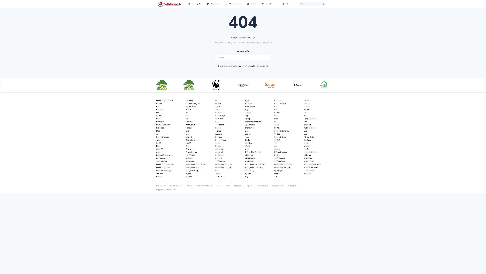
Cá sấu (159, 103)
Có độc (277, 134)
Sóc (305, 122)
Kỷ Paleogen (250, 158)
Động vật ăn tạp (192, 170)
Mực (306, 143)
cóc (187, 134)
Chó (276, 122)
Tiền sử (218, 131)
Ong (246, 116)
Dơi (275, 110)
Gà (305, 113)
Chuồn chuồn (309, 170)
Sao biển (307, 174)
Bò (187, 113)
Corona (159, 177)
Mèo (158, 131)
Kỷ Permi (189, 158)
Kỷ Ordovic (249, 155)
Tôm (217, 110)
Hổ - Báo (248, 103)
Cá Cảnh (159, 143)
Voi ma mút (220, 177)
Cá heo (307, 103)
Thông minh (250, 128)
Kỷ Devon (307, 155)
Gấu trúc (159, 110)
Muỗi (306, 116)
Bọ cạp (247, 119)
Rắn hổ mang (191, 107)
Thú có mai (219, 125)
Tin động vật (291, 186)
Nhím (158, 146)
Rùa (276, 116)
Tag (246, 177)
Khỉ (216, 100)
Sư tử (217, 107)
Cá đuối (277, 140)
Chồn (217, 143)
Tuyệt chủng (250, 107)
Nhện (247, 110)
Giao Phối (160, 122)
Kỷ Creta (218, 158)
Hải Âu (306, 149)
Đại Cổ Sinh (190, 155)
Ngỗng (218, 146)
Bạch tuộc (219, 113)
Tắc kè (247, 140)
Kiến (276, 119)
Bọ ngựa (189, 174)
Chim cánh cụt (280, 103)
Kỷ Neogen (190, 161)
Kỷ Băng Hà (278, 170)
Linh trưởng (249, 170)
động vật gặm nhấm (253, 122)
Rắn (157, 107)
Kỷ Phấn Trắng (310, 128)
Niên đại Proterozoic (164, 155)
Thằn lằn (307, 125)
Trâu (158, 140)
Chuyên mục (234, 4)
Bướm (188, 110)
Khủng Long (190, 140)
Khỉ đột (218, 103)
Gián (187, 131)
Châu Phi (189, 122)
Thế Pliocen (249, 161)
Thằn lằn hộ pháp (311, 167)
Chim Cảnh (160, 149)
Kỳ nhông (248, 143)
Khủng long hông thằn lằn (196, 164)
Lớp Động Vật (161, 186)
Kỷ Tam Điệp (309, 137)
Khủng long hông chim (165, 164)
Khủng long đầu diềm (312, 164)
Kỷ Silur (277, 155)
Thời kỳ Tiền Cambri (253, 152)
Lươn (306, 134)
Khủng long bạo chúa (164, 100)
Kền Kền (248, 146)
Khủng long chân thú (223, 164)
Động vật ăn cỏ (280, 137)
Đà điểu (159, 116)
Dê (187, 116)
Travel (217, 174)
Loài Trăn (189, 137)
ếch (157, 134)
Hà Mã (217, 128)
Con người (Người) (193, 103)
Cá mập (277, 100)
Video (253, 4)
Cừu (187, 146)
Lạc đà (188, 143)
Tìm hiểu (189, 186)
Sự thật (307, 110)
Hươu (247, 137)
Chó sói (307, 107)
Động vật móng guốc (164, 170)
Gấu (276, 107)
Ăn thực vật (190, 125)
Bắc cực (218, 137)
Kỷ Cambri (219, 155)
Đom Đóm (219, 119)
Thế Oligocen (161, 161)
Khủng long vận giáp (223, 167)
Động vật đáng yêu (281, 131)
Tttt (275, 177)
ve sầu (306, 146)
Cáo (217, 122)
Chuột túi (219, 152)
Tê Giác (189, 128)
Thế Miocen (220, 161)
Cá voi (306, 100)
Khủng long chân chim (283, 164)
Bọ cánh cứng (191, 152)
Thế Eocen (308, 158)
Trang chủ (196, 4)
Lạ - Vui (218, 186)
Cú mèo (248, 113)
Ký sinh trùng (220, 140)
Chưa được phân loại (204, 186)
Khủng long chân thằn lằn (255, 164)
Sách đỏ (248, 134)
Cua (305, 131)
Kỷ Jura (277, 128)
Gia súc (277, 149)
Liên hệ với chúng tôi (247, 66)
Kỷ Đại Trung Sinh (163, 125)
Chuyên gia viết (277, 186)
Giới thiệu (215, 4)
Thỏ (276, 143)
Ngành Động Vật (176, 186)
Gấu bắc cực (220, 116)
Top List (249, 186)
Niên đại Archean (311, 152)
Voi (187, 119)
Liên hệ (269, 4)
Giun (246, 131)
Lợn (157, 113)
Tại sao (248, 174)
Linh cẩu (277, 174)
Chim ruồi (219, 149)
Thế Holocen (309, 161)
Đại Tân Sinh (250, 125)
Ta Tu (276, 125)
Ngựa (247, 100)
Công (158, 152)
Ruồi (158, 119)
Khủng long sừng (163, 167)
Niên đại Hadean (280, 152)
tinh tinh (159, 174)
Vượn (247, 149)
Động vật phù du (162, 137)
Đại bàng (189, 100)
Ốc (275, 146)
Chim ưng (190, 149)
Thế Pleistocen (280, 161)
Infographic (238, 186)
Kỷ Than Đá (160, 158)
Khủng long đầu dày (193, 167)
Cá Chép (307, 140)
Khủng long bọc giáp (282, 167)
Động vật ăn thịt (310, 119)
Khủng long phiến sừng (254, 167)
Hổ (216, 170)
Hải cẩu (277, 113)
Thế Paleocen (279, 158)
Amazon (218, 134)
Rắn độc (189, 177)
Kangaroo (160, 128)
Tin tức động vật (262, 186)
